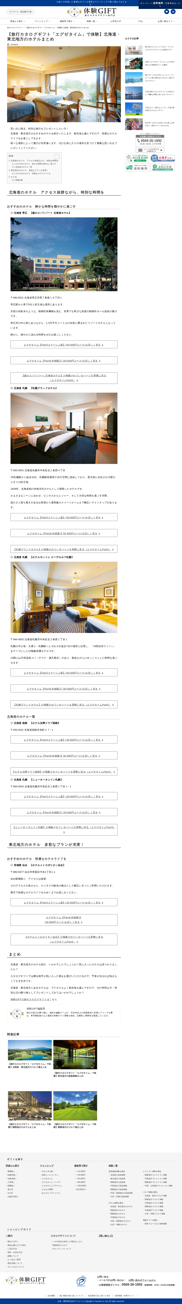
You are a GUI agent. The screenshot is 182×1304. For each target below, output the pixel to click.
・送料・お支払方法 (14, 1252)
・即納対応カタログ (59, 1245)
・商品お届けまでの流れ (16, 1245)
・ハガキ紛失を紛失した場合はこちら (66, 1241)
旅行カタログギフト (14, 28)
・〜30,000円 (79, 1175)
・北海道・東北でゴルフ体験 (155, 1196)
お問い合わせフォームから (142, 1280)
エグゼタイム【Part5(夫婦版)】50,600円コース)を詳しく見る (62, 533)
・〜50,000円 (79, 1179)
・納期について (12, 1256)
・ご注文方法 (11, 1249)
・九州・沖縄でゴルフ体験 (154, 1214)
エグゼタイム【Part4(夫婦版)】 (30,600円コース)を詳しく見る (63, 920)
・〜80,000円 (79, 1182)
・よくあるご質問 (13, 1259)
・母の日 (9, 1189)
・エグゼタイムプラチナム (51, 1186)
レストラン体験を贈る (152, 1171)
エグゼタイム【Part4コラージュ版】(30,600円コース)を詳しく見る (62, 740)
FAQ (140, 21)
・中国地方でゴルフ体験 (153, 1210)
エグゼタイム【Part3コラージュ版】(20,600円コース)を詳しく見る (62, 796)
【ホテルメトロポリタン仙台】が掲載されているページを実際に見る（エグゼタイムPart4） (64, 939)
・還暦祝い (10, 1171)
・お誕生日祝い (12, 1196)
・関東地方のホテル (117, 1210)
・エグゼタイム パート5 (50, 1182)
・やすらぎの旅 (46, 1171)
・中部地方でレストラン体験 (155, 1179)
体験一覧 (113, 1165)
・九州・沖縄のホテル (118, 1224)
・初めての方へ (12, 1241)
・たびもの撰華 (46, 1189)
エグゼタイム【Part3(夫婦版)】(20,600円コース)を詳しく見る (62, 812)
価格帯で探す (81, 1165)
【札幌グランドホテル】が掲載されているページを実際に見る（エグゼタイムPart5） (62, 549)
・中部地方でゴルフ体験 (153, 1203)
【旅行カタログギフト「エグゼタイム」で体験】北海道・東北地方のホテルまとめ (57, 28)
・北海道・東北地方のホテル (121, 1206)
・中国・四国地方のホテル (120, 1221)
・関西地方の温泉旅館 (118, 1189)
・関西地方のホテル (117, 1214)
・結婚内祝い (11, 1175)
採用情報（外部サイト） (125, 1296)
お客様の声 (115, 21)
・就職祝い (10, 1186)
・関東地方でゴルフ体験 (153, 1199)
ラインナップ (47, 1165)
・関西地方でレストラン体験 (155, 1182)
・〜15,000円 (79, 1171)
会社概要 (51, 1296)
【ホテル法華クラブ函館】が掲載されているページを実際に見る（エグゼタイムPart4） (62, 772)
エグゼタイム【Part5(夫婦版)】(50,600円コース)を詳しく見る (62, 361)
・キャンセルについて (15, 1267)
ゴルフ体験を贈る (150, 1192)
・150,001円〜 (80, 1189)
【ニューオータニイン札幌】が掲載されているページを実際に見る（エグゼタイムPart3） (64, 827)
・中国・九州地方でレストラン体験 (157, 1186)
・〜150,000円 (80, 1186)
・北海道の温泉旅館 (117, 1175)
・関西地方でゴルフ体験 (153, 1206)
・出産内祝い (11, 1179)
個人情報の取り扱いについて (71, 1296)
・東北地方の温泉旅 (117, 1179)
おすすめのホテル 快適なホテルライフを (32, 173)
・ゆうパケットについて (61, 1249)
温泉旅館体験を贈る (117, 1171)
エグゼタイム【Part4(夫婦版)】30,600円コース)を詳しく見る (62, 756)
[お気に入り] (167, 12)
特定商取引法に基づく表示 (99, 1296)
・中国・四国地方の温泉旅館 (121, 1193)
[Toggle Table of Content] (55, 156)
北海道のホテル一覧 (23, 167)
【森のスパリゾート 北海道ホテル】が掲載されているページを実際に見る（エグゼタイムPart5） (64, 378)
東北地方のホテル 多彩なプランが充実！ (30, 170)
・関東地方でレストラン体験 (155, 1175)
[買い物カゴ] (173, 12)
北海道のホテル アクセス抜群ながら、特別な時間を (35, 160)
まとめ (14, 177)
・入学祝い (10, 1182)
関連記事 (19, 180)
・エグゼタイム (46, 1179)
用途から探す (12, 1165)
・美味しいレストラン (49, 1175)
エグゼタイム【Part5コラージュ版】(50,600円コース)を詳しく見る (62, 345)
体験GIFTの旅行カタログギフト (29, 999)
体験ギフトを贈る (150, 1220)
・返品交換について (14, 1263)
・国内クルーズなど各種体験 (155, 1224)
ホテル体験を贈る (116, 1203)
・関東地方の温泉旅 (117, 1182)
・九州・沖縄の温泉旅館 (119, 1196)
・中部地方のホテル (117, 1217)
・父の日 (9, 1193)
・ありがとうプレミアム (50, 1193)
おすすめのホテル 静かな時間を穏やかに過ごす (35, 164)
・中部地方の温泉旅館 (118, 1186)
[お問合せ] (150, 140)
